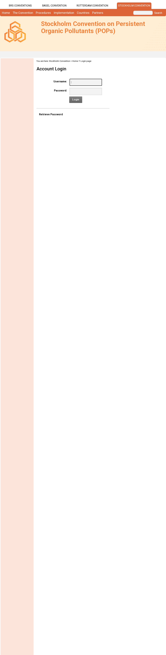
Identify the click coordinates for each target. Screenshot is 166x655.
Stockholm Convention (134, 5)
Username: (60, 81)
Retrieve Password (51, 114)
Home (75, 61)
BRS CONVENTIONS (20, 5)
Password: (60, 90)
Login (75, 99)
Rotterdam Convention (92, 5)
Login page (86, 61)
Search (158, 13)
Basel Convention (54, 5)
